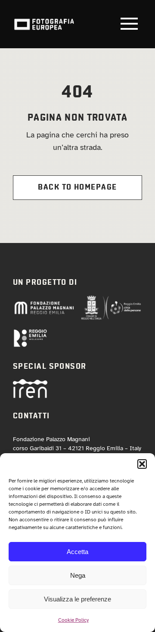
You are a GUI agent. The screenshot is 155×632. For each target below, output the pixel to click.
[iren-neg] (30, 383)
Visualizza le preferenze (77, 599)
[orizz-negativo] (30, 332)
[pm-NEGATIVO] (44, 303)
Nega (77, 575)
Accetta (77, 551)
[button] (142, 464)
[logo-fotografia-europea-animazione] (44, 18)
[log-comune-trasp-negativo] (111, 299)
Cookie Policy (73, 620)
